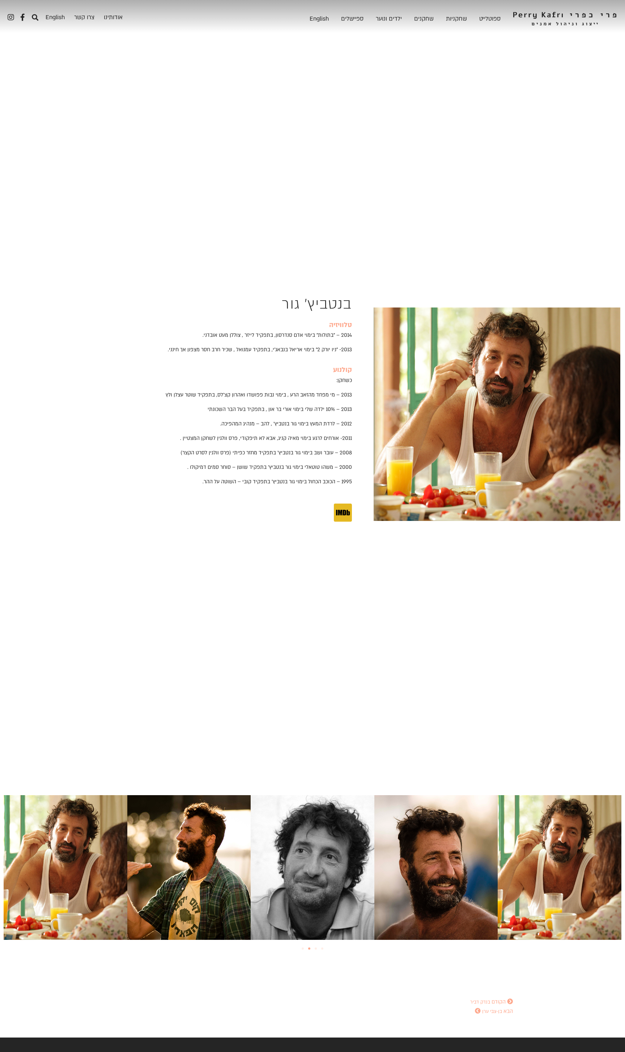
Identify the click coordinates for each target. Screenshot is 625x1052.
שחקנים (424, 19)
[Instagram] (10, 17)
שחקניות (456, 19)
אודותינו (113, 17)
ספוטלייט (490, 19)
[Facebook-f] (22, 17)
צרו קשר (84, 17)
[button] (35, 17)
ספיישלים (352, 19)
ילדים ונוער (389, 19)
